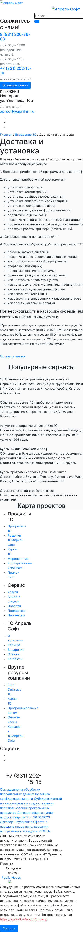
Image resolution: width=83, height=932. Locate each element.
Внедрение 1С (25, 134)
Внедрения (16, 650)
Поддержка (16, 611)
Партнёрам (16, 615)
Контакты (15, 659)
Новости (14, 606)
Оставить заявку (15, 85)
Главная (6, 134)
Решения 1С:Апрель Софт (15, 540)
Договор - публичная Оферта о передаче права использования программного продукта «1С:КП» (25, 826)
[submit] (36, 21)
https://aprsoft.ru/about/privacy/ (23, 919)
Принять (9, 928)
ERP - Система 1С (14, 689)
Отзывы (14, 654)
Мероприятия (18, 559)
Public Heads (11, 877)
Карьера (14, 645)
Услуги (13, 592)
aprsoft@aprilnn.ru (17, 111)
